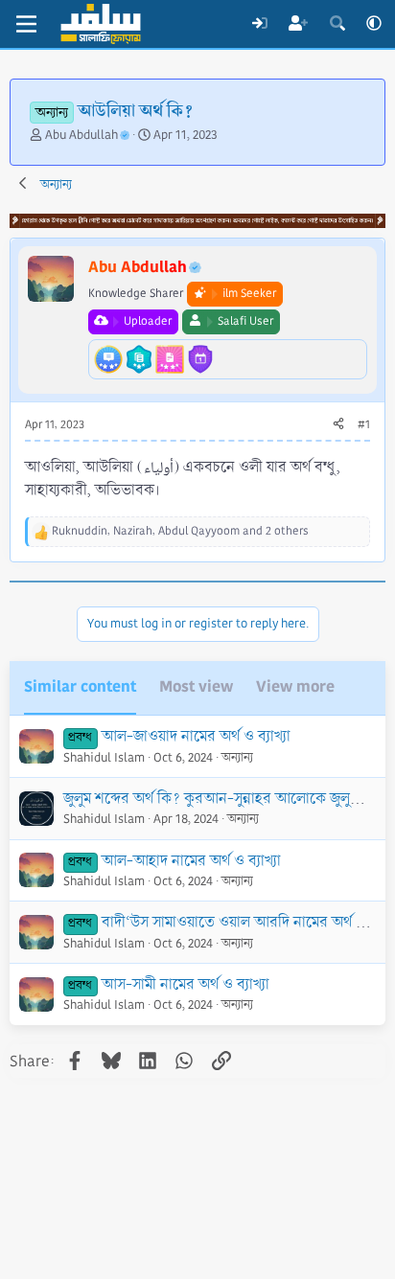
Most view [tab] (196, 686)
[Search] (337, 24)
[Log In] (259, 24)
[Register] (298, 24)
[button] (374, 24)
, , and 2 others (180, 531)
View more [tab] (295, 686)
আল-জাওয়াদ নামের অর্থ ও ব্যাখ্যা (196, 736)
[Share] (338, 425)
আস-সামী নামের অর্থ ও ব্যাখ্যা (185, 984)
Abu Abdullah (81, 135)
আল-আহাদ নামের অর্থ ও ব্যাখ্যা (191, 861)
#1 (364, 425)
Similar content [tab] (80, 686)
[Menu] (26, 24)
